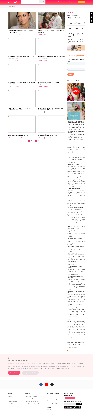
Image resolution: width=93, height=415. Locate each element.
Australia (10, 396)
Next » (42, 140)
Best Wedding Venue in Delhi (32, 401)
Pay (70, 2)
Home (10, 6)
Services (61, 2)
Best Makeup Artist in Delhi (31, 396)
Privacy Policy (11, 399)
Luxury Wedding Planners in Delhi (33, 398)
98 (38, 140)
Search (42, 2)
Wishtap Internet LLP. (57, 414)
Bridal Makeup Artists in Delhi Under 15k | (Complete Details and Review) (76, 35)
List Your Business (70, 398)
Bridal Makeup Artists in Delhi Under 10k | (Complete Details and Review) (76, 41)
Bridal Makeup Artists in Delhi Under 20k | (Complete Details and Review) (75, 28)
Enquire (81, 2)
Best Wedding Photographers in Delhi (34, 399)
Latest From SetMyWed (76, 350)
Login (74, 2)
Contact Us (10, 403)
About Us (10, 398)
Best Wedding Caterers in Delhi (32, 403)
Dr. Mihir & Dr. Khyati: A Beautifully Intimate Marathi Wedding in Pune (76, 22)
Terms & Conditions (12, 401)
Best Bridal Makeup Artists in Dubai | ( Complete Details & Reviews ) (75, 17)
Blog (14, 6)
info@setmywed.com (51, 409)
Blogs (66, 2)
